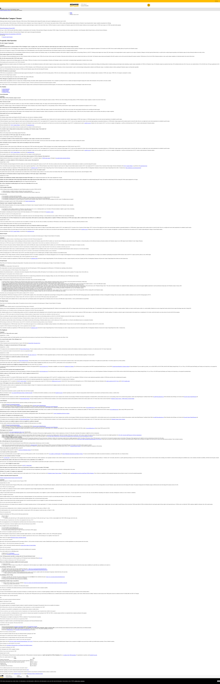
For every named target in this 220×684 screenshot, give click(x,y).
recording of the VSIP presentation (69, 655)
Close (219, 681)
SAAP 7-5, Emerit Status (27, 465)
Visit (27, 675)
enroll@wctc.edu (88, 123)
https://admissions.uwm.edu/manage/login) (133, 167)
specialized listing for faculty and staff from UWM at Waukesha (82, 473)
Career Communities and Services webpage (61, 413)
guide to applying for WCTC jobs (112, 381)
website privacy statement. (79, 681)
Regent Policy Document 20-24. (34, 343)
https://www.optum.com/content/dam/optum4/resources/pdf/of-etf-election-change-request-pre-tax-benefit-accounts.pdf (45, 582)
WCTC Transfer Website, (15, 125)
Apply (27, 676)
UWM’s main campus (46, 158)
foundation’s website (49, 211)
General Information (6, 89)
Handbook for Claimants (69, 366)
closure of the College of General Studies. (28, 545)
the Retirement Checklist (32, 626)
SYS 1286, (70, 436)
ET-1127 (40, 558)
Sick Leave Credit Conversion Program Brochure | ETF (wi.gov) (89, 439)
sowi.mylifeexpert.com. (114, 409)
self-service (12, 553)
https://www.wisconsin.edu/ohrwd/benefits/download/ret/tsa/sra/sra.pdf (34, 569)
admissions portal (34, 167)
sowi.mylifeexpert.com (90, 407)
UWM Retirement (10, 629)
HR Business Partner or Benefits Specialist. (18, 537)
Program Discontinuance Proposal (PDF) (7, 28)
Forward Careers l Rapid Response (190, 396)
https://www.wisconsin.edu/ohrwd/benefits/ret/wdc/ (55, 576)
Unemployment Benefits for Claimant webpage (120, 366)
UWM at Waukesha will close (5, 10)
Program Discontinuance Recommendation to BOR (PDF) (10, 34)
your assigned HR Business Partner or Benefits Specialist (22, 392)
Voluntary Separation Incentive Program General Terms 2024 (11, 477)
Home (71, 12)
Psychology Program (6, 92)
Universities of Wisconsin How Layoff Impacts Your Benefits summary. (19, 645)
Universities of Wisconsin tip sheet (13, 554)
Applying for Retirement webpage (24, 449)
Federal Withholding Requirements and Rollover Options (72, 453)
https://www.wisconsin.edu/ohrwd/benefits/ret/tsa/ (38, 568)
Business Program (5, 90)
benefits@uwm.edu (59, 392)
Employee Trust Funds (19, 626)
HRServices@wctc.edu (56, 381)
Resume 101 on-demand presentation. (13, 404)
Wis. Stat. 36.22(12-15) (32, 354)
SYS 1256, (129, 435)
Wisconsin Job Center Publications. (51, 406)
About (71, 13)
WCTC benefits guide (126, 381)
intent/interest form (30, 125)
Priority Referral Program (25, 348)
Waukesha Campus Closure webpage (118, 419)
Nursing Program (5, 91)
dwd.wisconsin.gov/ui (44, 366)
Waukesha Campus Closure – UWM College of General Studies (122, 398)
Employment (19, 676)
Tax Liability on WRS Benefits (54, 453)
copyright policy (7, 457)
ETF (28, 669)
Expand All (2, 45)
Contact (18, 675)
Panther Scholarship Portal (30, 201)
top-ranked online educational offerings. (63, 158)
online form (19, 405)
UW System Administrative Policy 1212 (17, 432)
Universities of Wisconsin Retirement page (22, 629)
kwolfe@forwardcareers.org (159, 396)
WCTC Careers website (21, 381)
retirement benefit (34, 444)
